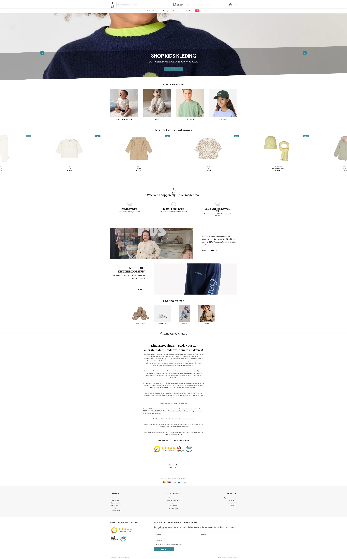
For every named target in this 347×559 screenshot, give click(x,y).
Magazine (201, 5)
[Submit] (167, 4)
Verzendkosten (173, 498)
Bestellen (173, 503)
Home (140, 11)
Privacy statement (231, 503)
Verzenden (163, 549)
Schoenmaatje (173, 508)
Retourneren (173, 505)
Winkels (188, 5)
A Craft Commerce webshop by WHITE (227, 557)
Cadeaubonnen (115, 510)
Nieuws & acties (116, 503)
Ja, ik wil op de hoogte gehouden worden (169, 544)
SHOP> (140, 290)
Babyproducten (152, 11)
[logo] (112, 5)
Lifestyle (187, 11)
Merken (206, 11)
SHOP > (173, 69)
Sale (197, 11)
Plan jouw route (208, 251)
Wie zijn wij (115, 498)
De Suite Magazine (115, 505)
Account (209, 5)
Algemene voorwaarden (231, 498)
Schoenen (176, 11)
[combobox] (143, 4)
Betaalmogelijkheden (173, 500)
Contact (194, 5)
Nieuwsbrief (115, 500)
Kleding (165, 11)
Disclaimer (231, 500)
